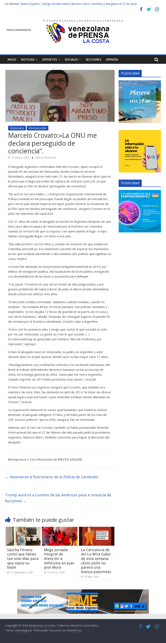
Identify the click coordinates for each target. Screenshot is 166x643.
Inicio (11, 59)
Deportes (49, 59)
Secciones (93, 59)
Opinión (112, 59)
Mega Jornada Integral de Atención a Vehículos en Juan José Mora (59, 558)
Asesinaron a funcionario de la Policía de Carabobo (51, 476)
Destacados (17, 128)
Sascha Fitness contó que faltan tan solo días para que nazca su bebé (22, 558)
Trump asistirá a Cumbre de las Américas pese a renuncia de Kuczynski (58, 497)
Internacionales (37, 128)
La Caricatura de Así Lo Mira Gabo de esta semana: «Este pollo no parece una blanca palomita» (96, 560)
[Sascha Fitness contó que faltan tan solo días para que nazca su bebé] (23, 529)
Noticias (27, 59)
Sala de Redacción (45, 157)
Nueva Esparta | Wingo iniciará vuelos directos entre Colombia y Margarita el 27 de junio (78, 4)
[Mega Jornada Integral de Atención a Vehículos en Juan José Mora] (60, 529)
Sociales (71, 59)
